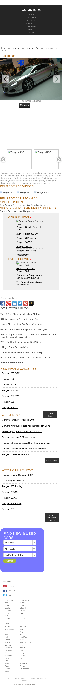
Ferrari (22, 618)
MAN (22, 640)
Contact (7, 678)
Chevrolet (23, 608)
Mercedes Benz (26, 642)
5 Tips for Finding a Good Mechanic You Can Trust (25, 357)
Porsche (8, 658)
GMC (7, 624)
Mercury (8, 645)
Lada (6, 637)
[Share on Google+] (8, 303)
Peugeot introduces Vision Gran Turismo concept (26, 443)
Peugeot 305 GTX (11, 373)
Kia (21, 634)
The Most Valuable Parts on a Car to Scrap (21, 352)
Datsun (22, 616)
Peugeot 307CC (24, 242)
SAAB (7, 661)
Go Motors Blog (14, 308)
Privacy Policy (20, 678)
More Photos (50, 414)
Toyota (7, 669)
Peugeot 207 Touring (26, 238)
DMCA (24, 680)
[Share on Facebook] (2, 303)
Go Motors (31, 9)
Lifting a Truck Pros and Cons (14, 347)
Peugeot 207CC (24, 246)
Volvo (7, 671)
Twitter (10, 595)
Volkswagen (24, 669)
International (9, 629)
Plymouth (8, 655)
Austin (22, 603)
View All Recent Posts (11, 362)
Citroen (22, 611)
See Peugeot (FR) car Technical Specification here (24, 205)
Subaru (7, 666)
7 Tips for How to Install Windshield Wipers (21, 342)
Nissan (22, 647)
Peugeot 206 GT (10, 390)
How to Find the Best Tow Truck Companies (21, 324)
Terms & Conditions (36, 678)
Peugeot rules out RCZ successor (18, 437)
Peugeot (23, 653)
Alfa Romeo (9, 600)
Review (24, 105)
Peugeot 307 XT (10, 384)
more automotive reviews (51, 517)
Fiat (6, 621)
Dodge (7, 618)
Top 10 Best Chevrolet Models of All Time (20, 314)
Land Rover (24, 637)
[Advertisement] (41, 127)
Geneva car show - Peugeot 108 (25, 269)
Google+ (11, 586)
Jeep (6, 634)
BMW (7, 605)
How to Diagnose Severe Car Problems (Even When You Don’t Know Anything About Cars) (28, 335)
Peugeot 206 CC (10, 407)
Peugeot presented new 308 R (17, 454)
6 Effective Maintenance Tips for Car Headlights (23, 329)
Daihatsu (8, 616)
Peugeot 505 (8, 401)
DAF (21, 613)
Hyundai (23, 626)
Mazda (7, 642)
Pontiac (22, 655)
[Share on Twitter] (20, 303)
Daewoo (8, 613)
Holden (22, 624)
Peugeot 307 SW (10, 396)
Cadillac (8, 608)
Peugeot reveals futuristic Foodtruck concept (24, 448)
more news (51, 460)
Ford (21, 621)
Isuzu (22, 629)
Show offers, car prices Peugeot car (17, 211)
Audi (6, 603)
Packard (8, 653)
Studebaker (24, 663)
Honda (7, 626)
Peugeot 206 (8, 379)
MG (21, 645)
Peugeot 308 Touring (26, 250)
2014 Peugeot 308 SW (27, 234)
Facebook (11, 591)
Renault (23, 658)
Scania (22, 661)
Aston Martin (24, 600)
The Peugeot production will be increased (22, 431)
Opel (21, 650)
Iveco (7, 632)
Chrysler (8, 611)
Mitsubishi (8, 647)
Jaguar (22, 632)
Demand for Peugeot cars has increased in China (29, 276)
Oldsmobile (9, 650)
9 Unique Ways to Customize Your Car (19, 319)
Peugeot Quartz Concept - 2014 (29, 228)
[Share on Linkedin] (14, 303)
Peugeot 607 (22, 255)
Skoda (7, 663)
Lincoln (7, 640)
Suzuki (22, 666)
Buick (22, 605)
